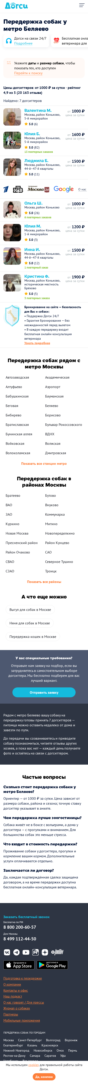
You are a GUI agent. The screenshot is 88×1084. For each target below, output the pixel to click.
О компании (12, 984)
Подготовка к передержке (22, 978)
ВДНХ (49, 434)
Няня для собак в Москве (29, 623)
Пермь (72, 1050)
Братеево (13, 495)
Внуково (51, 505)
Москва (8, 1040)
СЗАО (10, 571)
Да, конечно (44, 1077)
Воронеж (71, 1040)
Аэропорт (52, 386)
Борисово (53, 415)
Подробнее (23, 43)
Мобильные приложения (21, 1020)
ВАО (9, 505)
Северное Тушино (59, 561)
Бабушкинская (17, 396)
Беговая (12, 405)
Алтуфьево (14, 386)
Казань (32, 1045)
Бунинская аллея (19, 434)
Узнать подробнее (37, 343)
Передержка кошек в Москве (32, 636)
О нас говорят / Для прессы (23, 1002)
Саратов (50, 1056)
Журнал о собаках (16, 1008)
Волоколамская (18, 453)
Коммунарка (55, 514)
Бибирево (13, 415)
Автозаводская (17, 377)
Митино (51, 524)
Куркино (12, 524)
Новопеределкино (60, 533)
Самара (35, 1056)
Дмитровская (55, 453)
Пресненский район (22, 542)
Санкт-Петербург (30, 1040)
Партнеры (10, 1014)
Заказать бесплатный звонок (26, 917)
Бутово (50, 495)
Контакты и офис (15, 990)
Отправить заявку (44, 692)
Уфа (63, 1056)
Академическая (57, 377)
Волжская (52, 443)
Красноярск (50, 1045)
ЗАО (9, 514)
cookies (33, 1065)
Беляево (51, 405)
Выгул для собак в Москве (30, 609)
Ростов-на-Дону (14, 1056)
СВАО (10, 561)
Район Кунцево (57, 542)
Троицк (51, 571)
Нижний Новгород (16, 1050)
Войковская (15, 443)
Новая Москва (17, 533)
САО (48, 552)
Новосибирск (43, 1050)
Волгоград (53, 1040)
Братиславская (17, 424)
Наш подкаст (12, 996)
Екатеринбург (13, 1045)
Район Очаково (18, 552)
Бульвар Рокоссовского (63, 424)
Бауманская (54, 396)
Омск (60, 1050)
